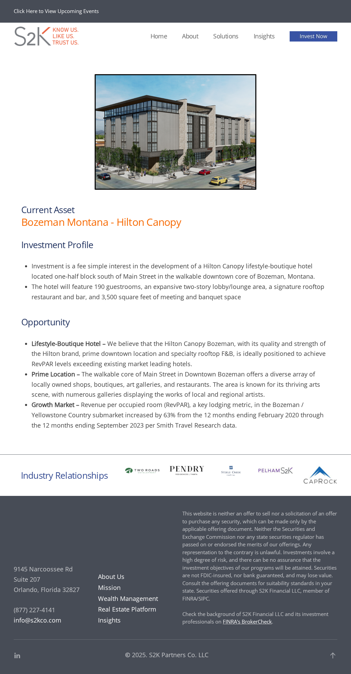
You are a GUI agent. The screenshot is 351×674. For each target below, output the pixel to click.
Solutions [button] (226, 36)
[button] (332, 655)
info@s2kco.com (37, 620)
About (190, 36)
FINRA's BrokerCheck (247, 621)
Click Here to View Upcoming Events (56, 11)
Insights (264, 36)
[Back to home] (48, 36)
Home (158, 36)
